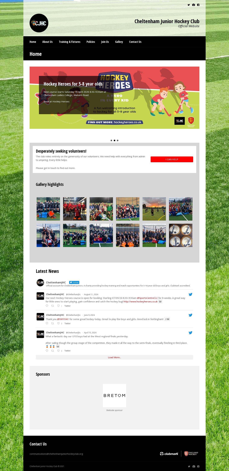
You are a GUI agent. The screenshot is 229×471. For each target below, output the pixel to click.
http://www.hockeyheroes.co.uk (140, 301)
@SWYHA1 (63, 319)
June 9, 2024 (89, 315)
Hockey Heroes (60, 101)
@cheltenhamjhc (73, 294)
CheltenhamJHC (55, 294)
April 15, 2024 (90, 332)
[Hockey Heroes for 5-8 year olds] (114, 98)
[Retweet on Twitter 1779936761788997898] (53, 351)
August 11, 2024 (91, 294)
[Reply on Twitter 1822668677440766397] (47, 306)
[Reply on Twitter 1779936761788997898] (47, 351)
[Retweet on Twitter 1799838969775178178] (53, 323)
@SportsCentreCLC (147, 297)
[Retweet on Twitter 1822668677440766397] (53, 306)
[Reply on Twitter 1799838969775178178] (47, 323)
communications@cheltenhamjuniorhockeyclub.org (56, 453)
